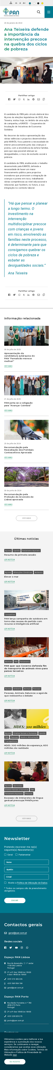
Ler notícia (9, 560)
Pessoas (36, 689)
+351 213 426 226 (14, 979)
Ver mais (8, 366)
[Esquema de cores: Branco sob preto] (38, 3)
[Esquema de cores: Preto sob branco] (34, 3)
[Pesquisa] (38, 12)
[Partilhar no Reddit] (33, 99)
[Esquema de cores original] (30, 3)
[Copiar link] (43, 99)
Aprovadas (17, 786)
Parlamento (25, 662)
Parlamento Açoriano (31, 551)
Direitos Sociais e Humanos (25, 733)
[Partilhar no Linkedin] (28, 99)
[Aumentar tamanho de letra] (24, 3)
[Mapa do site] (11, 3)
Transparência (11, 741)
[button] (49, 12)
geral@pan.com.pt (17, 933)
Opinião (16, 551)
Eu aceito (15, 1062)
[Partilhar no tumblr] (24, 99)
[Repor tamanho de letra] (20, 3)
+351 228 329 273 (14, 1016)
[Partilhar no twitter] (14, 99)
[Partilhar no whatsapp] (19, 99)
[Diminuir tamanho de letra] (16, 3)
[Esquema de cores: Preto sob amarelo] (42, 3)
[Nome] (26, 862)
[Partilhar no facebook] (10, 99)
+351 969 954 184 (14, 983)
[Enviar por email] (38, 99)
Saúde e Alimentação (29, 737)
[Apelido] (26, 869)
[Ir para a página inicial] (11, 12)
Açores (8, 551)
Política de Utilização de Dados (32, 883)
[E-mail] (26, 877)
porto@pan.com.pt (15, 1020)
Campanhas (10, 614)
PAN (16, 662)
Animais (8, 662)
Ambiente (39, 573)
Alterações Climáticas (22, 573)
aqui (15, 1055)
